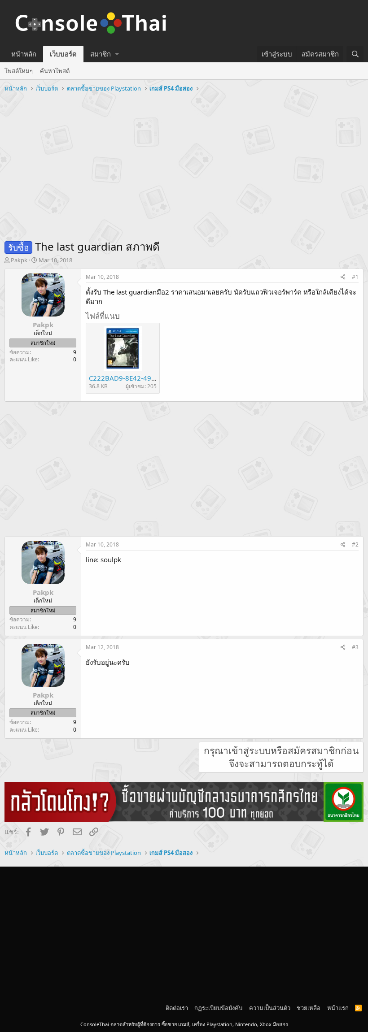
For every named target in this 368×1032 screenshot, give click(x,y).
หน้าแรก (338, 1008)
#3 (355, 647)
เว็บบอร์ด (63, 53)
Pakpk (19, 260)
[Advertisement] (184, 162)
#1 (355, 277)
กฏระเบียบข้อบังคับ (218, 1008)
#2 (355, 544)
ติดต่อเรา (177, 1008)
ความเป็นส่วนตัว (269, 1008)
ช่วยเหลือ (308, 1008)
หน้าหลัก (23, 53)
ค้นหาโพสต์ (55, 71)
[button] (117, 54)
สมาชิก (100, 53)
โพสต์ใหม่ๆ (18, 71)
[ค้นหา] (355, 54)
